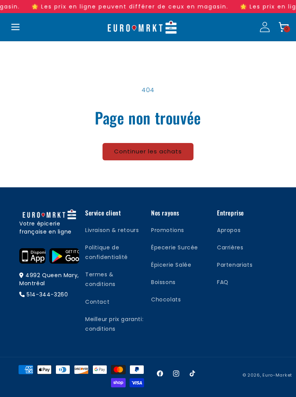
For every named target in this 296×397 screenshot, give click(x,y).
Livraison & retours (112, 230)
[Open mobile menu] (15, 27)
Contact (97, 302)
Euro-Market (277, 375)
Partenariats (234, 265)
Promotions (167, 230)
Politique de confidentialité (106, 252)
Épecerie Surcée (174, 247)
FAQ (223, 282)
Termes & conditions (100, 279)
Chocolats (166, 299)
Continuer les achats (148, 151)
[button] (283, 27)
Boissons (163, 282)
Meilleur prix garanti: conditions (114, 324)
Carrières (230, 247)
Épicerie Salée (171, 265)
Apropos (228, 230)
